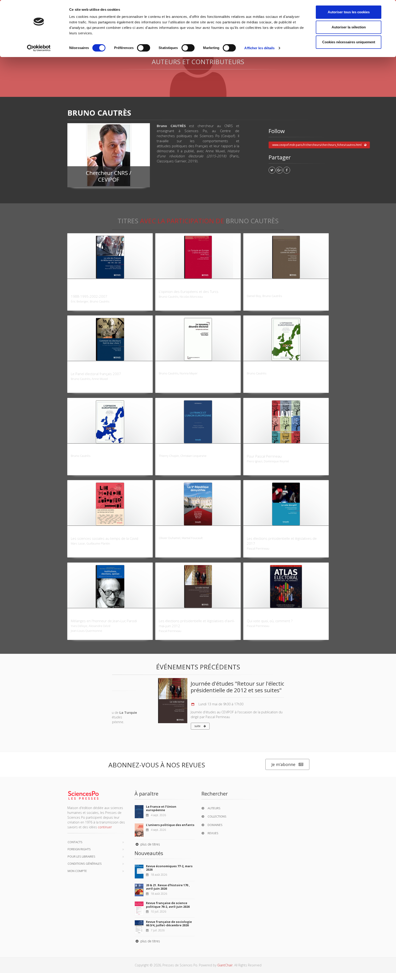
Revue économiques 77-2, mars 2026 (169, 868)
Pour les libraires (81, 856)
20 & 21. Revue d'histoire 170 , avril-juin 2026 (168, 887)
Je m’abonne (283, 764)
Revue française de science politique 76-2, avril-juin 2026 (168, 905)
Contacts (75, 842)
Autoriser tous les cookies (349, 12)
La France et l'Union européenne (161, 808)
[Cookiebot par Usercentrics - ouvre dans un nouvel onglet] (39, 48)
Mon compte (77, 871)
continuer (105, 827)
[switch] (143, 48)
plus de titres (150, 844)
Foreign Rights (79, 849)
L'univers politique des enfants (170, 825)
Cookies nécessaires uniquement (348, 42)
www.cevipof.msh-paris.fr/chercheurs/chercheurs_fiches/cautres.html (317, 145)
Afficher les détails (259, 48)
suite (151, 726)
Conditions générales (85, 863)
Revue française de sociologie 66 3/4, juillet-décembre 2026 (169, 923)
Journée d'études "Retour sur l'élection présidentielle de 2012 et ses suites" (194, 687)
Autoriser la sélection (349, 27)
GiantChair (225, 965)
